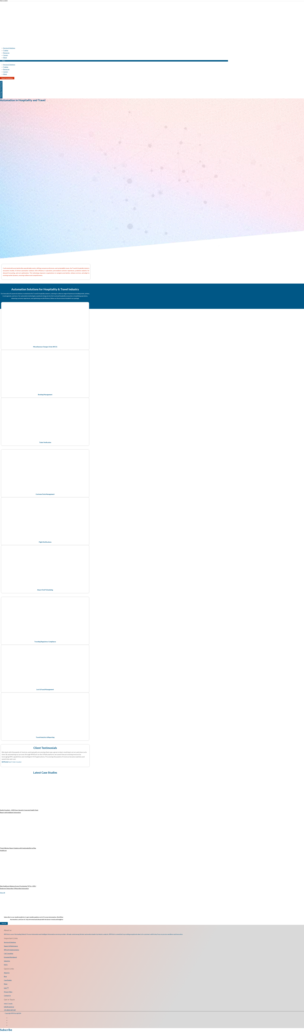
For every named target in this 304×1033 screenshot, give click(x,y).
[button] (114, 61)
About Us (7, 973)
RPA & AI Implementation (11, 950)
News (5, 984)
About (5, 57)
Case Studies (8, 980)
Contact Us (7, 995)
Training (5, 50)
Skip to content (4, 0)
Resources (6, 53)
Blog (5, 976)
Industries (7, 961)
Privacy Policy (8, 992)
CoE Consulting (8, 953)
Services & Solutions (9, 48)
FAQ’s (6, 965)
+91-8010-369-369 (10, 1010)
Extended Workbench (10, 957)
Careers (5, 55)
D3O (6, 988)
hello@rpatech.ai (9, 1007)
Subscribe (4, 923)
